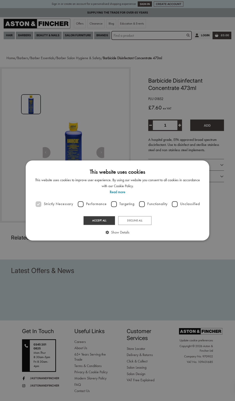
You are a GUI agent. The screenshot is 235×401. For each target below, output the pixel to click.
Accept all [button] (99, 220)
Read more (117, 192)
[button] (117, 232)
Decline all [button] (134, 220)
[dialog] (117, 200)
